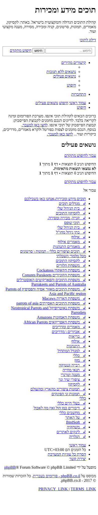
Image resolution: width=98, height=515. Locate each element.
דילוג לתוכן (88, 40)
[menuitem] (61, 71)
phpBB (10, 467)
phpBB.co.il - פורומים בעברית (56, 476)
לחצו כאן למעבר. (34, 125)
